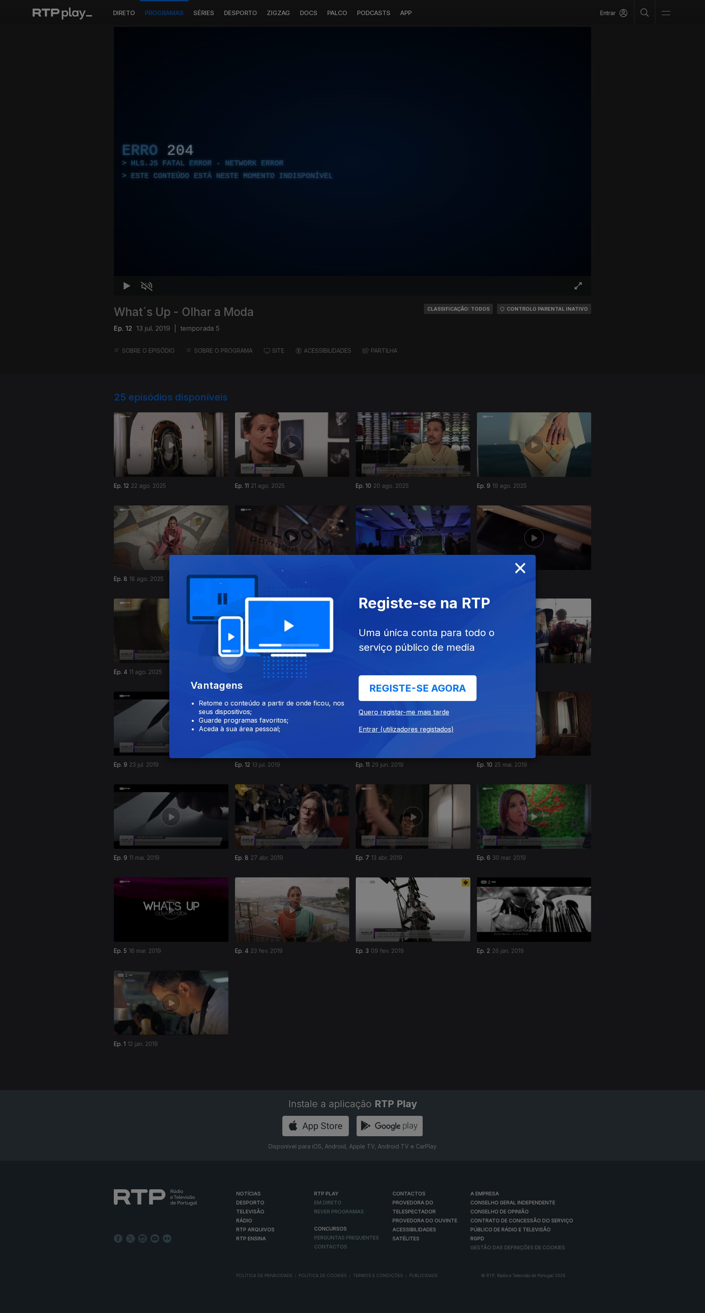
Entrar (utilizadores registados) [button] (406, 729)
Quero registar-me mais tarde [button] (404, 712)
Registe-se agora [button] (417, 688)
